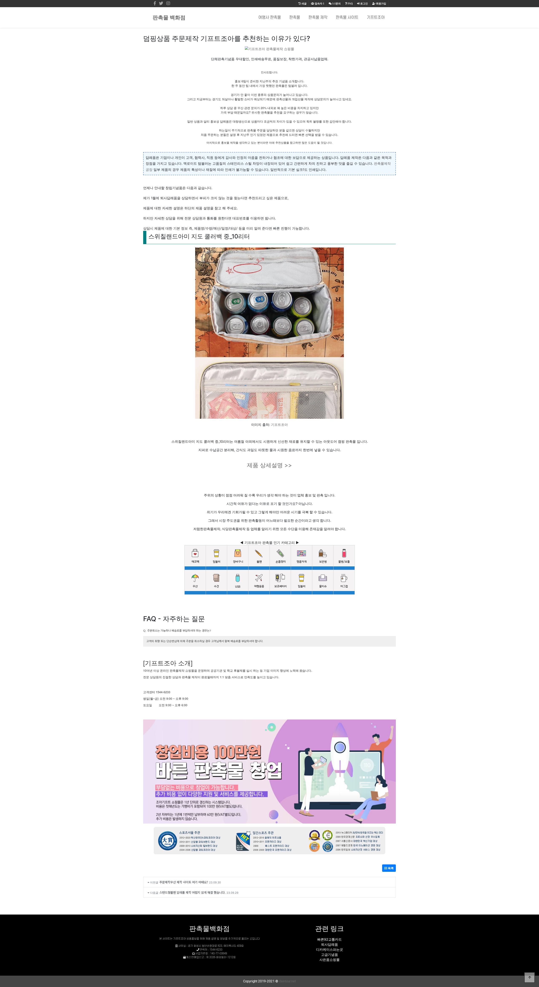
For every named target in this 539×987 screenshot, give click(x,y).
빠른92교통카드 (329, 939)
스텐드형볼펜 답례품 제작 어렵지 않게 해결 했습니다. (192, 892)
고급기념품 (329, 954)
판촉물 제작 (317, 17)
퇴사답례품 (329, 944)
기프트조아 (376, 17)
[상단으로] (529, 977)
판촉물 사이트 (347, 17)
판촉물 (294, 17)
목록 (390, 868)
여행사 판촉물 (269, 17)
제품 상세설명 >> (269, 465)
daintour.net (287, 981)
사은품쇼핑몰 (329, 960)
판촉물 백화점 (169, 17)
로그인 (364, 3)
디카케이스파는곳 (329, 949)
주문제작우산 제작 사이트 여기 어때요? (183, 882)
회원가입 (380, 3)
